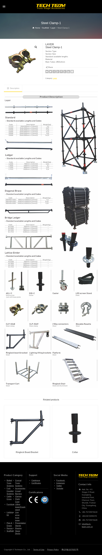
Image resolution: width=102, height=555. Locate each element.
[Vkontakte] (72, 71)
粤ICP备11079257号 (69, 549)
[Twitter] (50, 71)
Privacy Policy (53, 549)
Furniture (10, 504)
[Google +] (57, 71)
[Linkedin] (68, 71)
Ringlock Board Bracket (27, 452)
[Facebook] (54, 71)
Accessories (20, 488)
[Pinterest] (61, 71)
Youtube (59, 488)
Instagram (60, 483)
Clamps (18, 496)
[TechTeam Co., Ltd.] (51, 6)
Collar (75, 452)
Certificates (36, 483)
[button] (35, 47)
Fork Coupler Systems (10, 491)
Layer (55, 78)
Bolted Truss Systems (10, 483)
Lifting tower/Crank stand (20, 507)
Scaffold (10, 531)
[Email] (47, 71)
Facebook (60, 480)
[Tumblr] (65, 71)
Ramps (10, 528)
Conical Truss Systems (18, 483)
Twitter (59, 486)
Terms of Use (38, 549)
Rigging (18, 528)
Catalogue (35, 480)
